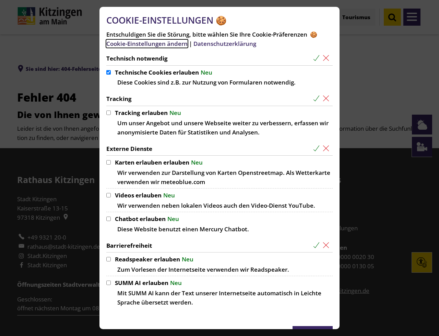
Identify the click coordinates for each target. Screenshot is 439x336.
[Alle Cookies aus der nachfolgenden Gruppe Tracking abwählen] (327, 98)
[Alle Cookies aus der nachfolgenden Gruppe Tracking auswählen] (317, 98)
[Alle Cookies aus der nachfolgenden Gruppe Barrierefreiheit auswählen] (317, 245)
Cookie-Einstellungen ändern (147, 44)
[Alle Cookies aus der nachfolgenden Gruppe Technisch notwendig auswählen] (317, 58)
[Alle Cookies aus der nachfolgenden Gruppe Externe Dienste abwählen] (327, 148)
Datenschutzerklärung (224, 44)
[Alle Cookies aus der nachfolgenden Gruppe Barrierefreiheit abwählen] (327, 245)
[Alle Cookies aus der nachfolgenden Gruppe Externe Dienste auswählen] (317, 148)
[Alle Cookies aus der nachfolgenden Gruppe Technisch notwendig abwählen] (327, 58)
